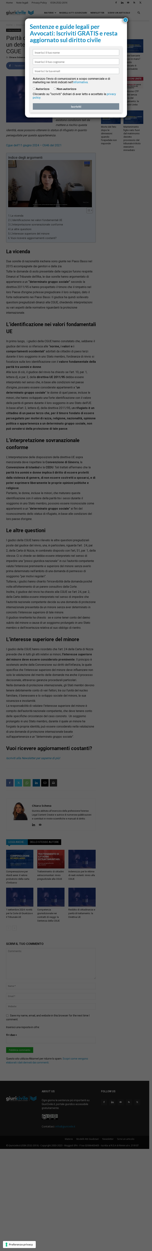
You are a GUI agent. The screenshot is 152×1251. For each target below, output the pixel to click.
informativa (80, 82)
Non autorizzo (66, 88)
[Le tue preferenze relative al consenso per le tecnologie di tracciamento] (19, 1244)
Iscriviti (76, 106)
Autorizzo (42, 88)
